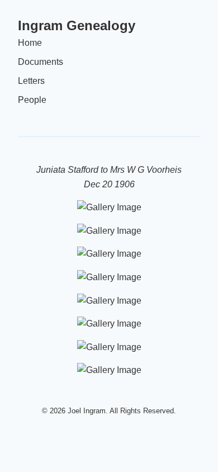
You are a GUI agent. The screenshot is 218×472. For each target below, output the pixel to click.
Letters (31, 81)
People (32, 100)
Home (30, 43)
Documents (40, 62)
